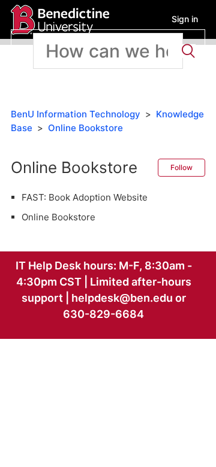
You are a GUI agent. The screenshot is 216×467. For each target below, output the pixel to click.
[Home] (60, 19)
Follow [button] (181, 167)
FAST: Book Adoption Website (85, 197)
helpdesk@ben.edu (122, 298)
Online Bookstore (85, 128)
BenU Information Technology (75, 114)
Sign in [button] (185, 19)
